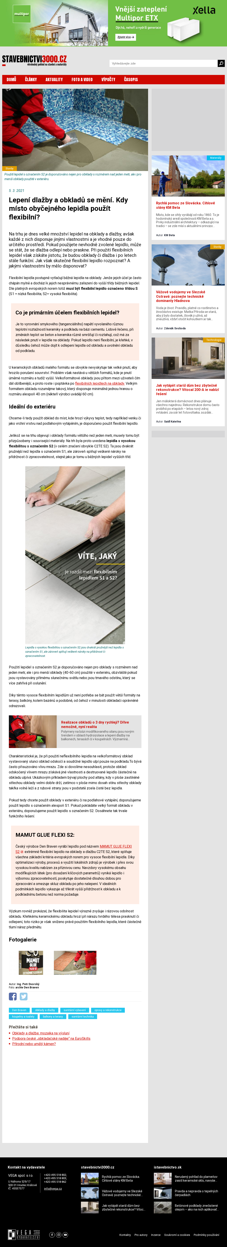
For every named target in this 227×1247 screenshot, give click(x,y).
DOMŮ (11, 79)
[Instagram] (58, 1235)
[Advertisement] (75, 1093)
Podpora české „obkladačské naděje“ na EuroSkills (51, 1038)
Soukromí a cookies (177, 1234)
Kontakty (125, 1234)
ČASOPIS (131, 79)
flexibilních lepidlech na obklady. (100, 383)
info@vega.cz (53, 1188)
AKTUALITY (54, 79)
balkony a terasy (53, 1016)
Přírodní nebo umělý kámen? (34, 1044)
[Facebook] (52, 1235)
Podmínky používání (206, 1234)
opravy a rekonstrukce (107, 1010)
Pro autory (141, 1234)
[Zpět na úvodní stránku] (34, 60)
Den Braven (19, 1010)
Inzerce (155, 1234)
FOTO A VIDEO (82, 79)
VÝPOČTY (108, 79)
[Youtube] (65, 1235)
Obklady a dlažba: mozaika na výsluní (40, 1033)
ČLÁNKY (31, 79)
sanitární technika (83, 1016)
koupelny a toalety (23, 1016)
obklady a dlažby (45, 1010)
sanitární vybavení (75, 1010)
